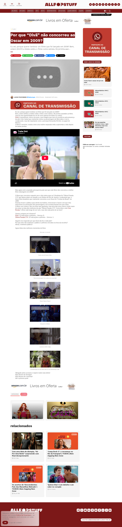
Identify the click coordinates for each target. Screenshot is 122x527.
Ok (5, 522)
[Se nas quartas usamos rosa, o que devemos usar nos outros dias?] (89, 124)
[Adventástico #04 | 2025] (89, 93)
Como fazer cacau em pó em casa (93, 81)
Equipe (81, 10)
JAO (109, 520)
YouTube (62, 10)
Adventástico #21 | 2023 (101, 112)
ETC (43, 10)
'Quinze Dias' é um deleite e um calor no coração (61, 486)
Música (31, 10)
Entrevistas (52, 10)
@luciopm (32, 97)
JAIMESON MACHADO (94, 520)
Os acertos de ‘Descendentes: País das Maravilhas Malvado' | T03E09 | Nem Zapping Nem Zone (24, 488)
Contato (88, 10)
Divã (16, 117)
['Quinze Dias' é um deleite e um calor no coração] (63, 474)
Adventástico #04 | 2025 (101, 91)
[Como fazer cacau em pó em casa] (97, 74)
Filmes (23, 10)
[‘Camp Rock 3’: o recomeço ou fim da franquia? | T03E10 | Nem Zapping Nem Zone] (63, 441)
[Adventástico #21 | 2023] (89, 114)
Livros (15, 10)
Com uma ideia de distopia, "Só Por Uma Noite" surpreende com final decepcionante (25, 454)
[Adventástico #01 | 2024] (89, 103)
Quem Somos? (72, 10)
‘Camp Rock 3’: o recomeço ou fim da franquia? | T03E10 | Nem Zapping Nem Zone (61, 454)
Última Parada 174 (21, 217)
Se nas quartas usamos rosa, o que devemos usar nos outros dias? (101, 124)
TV (37, 10)
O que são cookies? (15, 522)
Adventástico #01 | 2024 (101, 102)
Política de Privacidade (23, 515)
